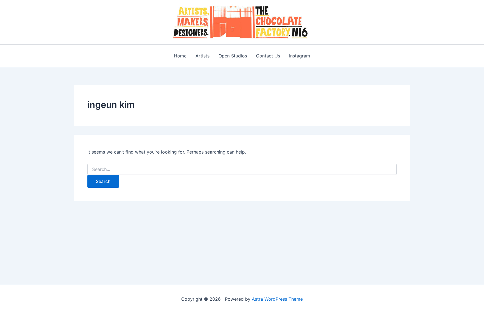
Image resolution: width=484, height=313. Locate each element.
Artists (203, 56)
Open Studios (232, 56)
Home (180, 56)
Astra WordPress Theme (277, 299)
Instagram (299, 56)
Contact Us (268, 56)
